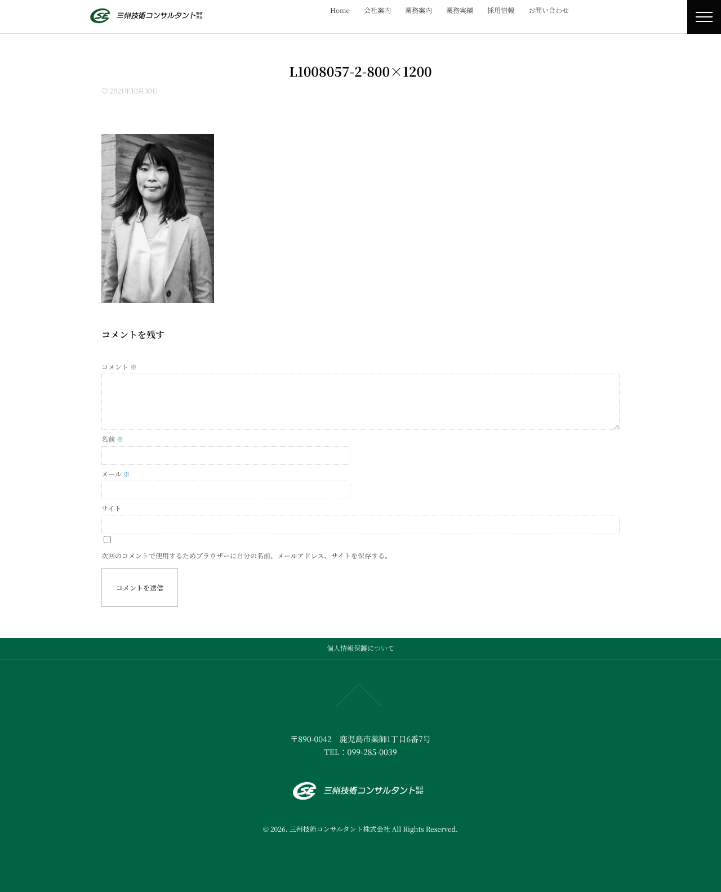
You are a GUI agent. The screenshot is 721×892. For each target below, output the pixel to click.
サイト (111, 508)
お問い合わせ (548, 10)
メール (115, 474)
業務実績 (459, 10)
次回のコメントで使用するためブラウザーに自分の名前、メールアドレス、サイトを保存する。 (246, 556)
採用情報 (500, 10)
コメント (119, 367)
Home (340, 10)
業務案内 (418, 10)
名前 (112, 439)
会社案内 (377, 10)
